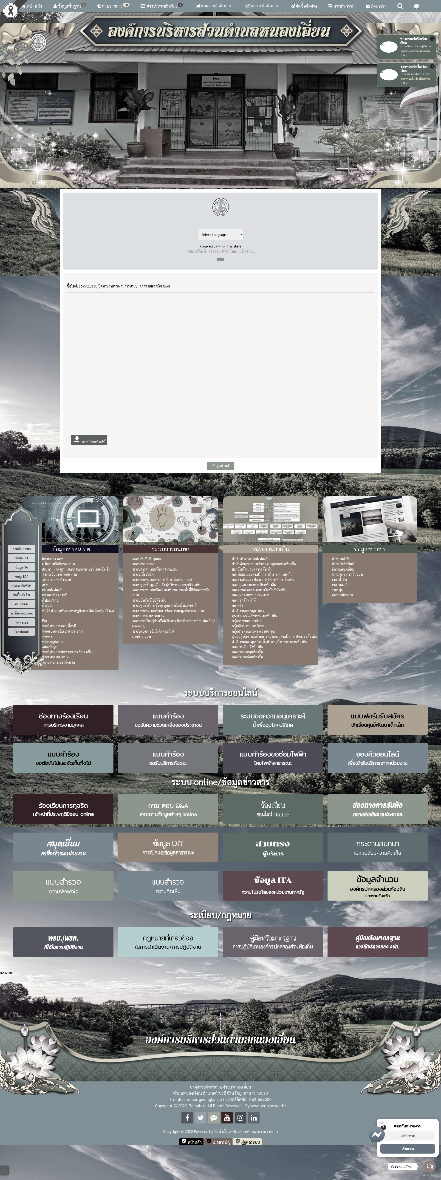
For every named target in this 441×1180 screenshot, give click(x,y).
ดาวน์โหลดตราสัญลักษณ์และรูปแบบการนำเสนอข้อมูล (48, 641)
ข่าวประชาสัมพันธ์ (163, 6)
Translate (233, 246)
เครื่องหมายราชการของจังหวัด (54, 662)
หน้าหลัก (34, 6)
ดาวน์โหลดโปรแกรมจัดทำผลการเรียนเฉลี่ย (62, 652)
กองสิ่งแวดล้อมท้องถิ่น (247, 657)
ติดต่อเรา (378, 6)
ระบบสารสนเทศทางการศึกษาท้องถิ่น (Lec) (162, 579)
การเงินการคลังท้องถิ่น (48, 590)
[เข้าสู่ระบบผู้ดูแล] (417, 6)
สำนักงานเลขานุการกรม (248, 610)
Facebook (21, 631)
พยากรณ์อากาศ (342, 595)
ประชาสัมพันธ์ (21, 585)
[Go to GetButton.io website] (430, 1175)
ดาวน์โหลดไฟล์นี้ (89, 439)
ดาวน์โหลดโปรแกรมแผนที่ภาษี (54, 626)
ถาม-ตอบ (21, 604)
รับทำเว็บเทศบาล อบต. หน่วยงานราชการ (246, 1131)
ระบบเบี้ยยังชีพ (143, 574)
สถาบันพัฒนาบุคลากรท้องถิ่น (252, 569)
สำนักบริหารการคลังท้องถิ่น (251, 559)
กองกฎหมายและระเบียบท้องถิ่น (254, 584)
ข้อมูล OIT (21, 558)
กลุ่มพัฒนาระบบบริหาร (248, 626)
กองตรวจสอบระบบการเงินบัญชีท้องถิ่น (259, 590)
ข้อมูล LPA (21, 576)
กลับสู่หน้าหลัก (221, 465)
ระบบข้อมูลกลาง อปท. (48, 559)
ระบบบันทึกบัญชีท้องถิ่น (149, 600)
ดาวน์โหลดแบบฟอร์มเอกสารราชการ (58, 631)
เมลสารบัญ (218, 1141)
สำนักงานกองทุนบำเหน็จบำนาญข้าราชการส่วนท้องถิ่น (269, 641)
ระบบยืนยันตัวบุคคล (146, 559)
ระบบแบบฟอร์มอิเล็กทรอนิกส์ (153, 631)
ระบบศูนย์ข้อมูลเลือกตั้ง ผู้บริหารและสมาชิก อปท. (166, 584)
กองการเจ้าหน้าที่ (244, 600)
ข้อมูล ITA (21, 567)
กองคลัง (237, 605)
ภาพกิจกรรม (343, 6)
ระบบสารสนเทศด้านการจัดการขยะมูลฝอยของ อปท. (168, 610)
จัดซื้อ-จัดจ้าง (21, 594)
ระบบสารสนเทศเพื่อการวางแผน (154, 569)
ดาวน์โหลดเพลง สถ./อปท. (51, 657)
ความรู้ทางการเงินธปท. (348, 574)
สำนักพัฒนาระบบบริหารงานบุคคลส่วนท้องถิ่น (264, 564)
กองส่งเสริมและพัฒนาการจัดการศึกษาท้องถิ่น (263, 579)
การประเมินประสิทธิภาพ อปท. (54, 564)
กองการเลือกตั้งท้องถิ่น (247, 646)
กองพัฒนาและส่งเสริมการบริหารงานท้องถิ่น (262, 574)
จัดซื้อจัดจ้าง (306, 6)
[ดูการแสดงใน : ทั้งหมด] (220, 259)
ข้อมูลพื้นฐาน (70, 6)
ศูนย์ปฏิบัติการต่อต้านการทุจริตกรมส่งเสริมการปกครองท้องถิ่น (274, 636)
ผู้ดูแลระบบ (247, 1141)
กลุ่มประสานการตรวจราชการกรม (254, 631)
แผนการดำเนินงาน (215, 5)
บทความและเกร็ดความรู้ (50, 595)
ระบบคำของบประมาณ (148, 615)
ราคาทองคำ (340, 584)
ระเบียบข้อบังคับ (21, 613)
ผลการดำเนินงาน (264, 5)
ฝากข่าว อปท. (142, 636)
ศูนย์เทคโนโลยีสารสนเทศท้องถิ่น (254, 615)
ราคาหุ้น (337, 590)
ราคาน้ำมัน (339, 579)
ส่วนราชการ (114, 6)
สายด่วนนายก (22, 548)
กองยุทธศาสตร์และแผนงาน (251, 595)
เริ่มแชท (408, 1149)
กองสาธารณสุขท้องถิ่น (247, 652)
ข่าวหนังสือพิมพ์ (343, 564)
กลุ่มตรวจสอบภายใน (246, 621)
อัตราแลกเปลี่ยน (343, 569)
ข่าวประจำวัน (341, 559)
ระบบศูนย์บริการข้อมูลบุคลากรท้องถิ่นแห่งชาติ (164, 605)
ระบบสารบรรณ (143, 564)
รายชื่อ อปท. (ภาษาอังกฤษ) (52, 579)
